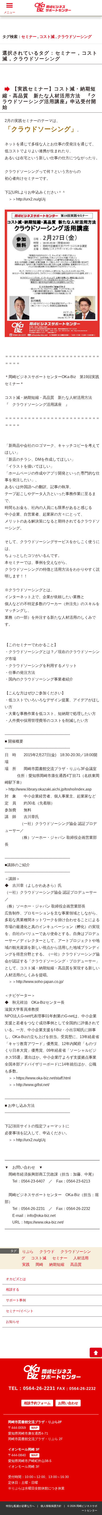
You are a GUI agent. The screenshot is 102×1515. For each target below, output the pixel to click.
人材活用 (80, 1258)
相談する (12, 1289)
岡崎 (39, 1264)
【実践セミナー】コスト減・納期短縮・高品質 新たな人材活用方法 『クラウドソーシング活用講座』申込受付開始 (49, 98)
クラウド (47, 1252)
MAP (34, 1428)
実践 (26, 1264)
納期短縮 (56, 1264)
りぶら (27, 1252)
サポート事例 (16, 1300)
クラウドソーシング (74, 37)
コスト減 (47, 37)
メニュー (9, 12)
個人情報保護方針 (51, 1505)
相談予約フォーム (37, 1403)
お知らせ (12, 1322)
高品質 (76, 1264)
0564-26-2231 (39, 1388)
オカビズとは (16, 1279)
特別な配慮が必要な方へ (20, 1505)
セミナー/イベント (19, 1311)
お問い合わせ (68, 1403)
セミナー (29, 37)
